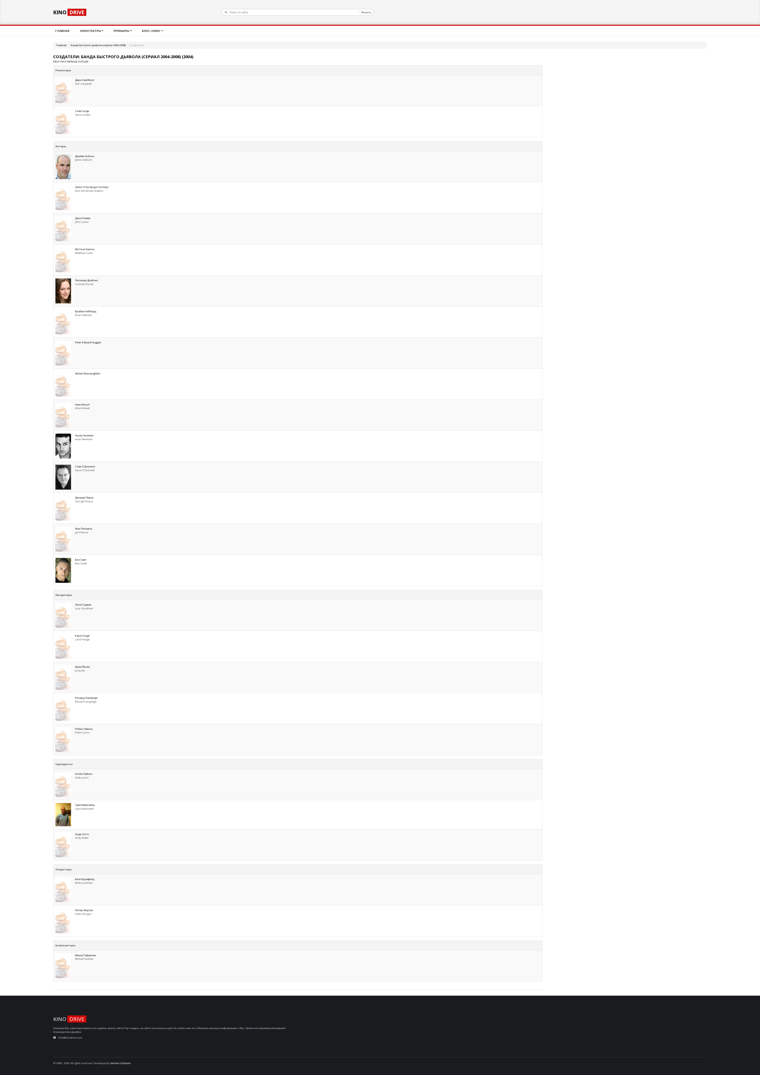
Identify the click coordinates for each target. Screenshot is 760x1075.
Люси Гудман (83, 604)
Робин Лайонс (84, 729)
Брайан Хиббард (85, 311)
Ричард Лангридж (86, 698)
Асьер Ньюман (84, 435)
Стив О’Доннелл (85, 466)
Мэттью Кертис (85, 249)
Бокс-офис (151, 31)
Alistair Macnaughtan (87, 373)
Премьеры (121, 31)
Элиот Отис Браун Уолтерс (92, 187)
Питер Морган (84, 910)
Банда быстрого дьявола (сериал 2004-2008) (98, 45)
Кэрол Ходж (82, 635)
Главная (62, 31)
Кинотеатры (91, 31)
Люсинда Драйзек (86, 280)
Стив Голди (82, 111)
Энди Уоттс (82, 834)
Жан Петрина (83, 528)
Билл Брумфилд (84, 879)
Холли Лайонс (83, 774)
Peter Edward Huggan (88, 342)
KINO (68, 12)
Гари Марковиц (85, 805)
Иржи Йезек (82, 667)
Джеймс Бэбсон (84, 156)
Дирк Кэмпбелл (84, 80)
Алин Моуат (82, 404)
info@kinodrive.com (70, 1037)
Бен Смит (81, 559)
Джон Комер (82, 218)
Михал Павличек (85, 955)
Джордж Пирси (84, 497)
